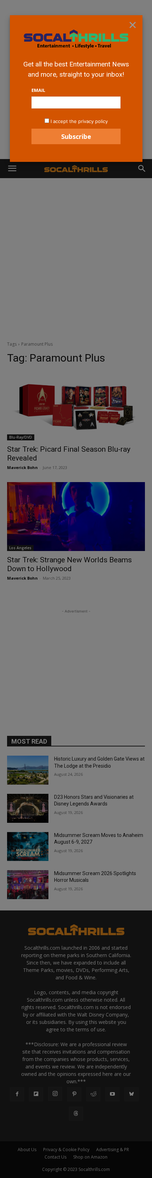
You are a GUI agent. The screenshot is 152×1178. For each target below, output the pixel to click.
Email (38, 90)
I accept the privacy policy (79, 121)
